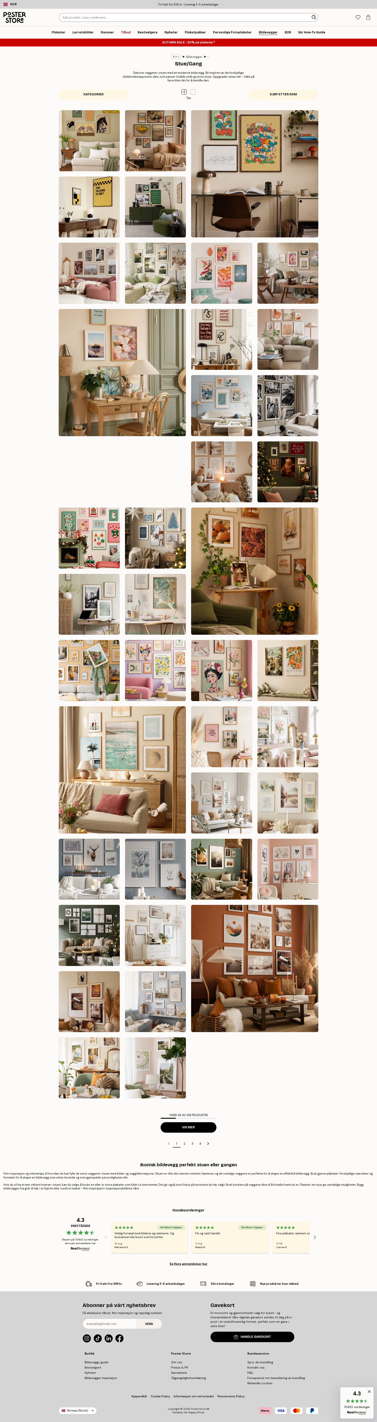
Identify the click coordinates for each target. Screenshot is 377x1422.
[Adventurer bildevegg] (155, 472)
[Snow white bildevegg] (89, 869)
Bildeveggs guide (96, 1362)
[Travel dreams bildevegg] (89, 670)
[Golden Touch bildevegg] (288, 803)
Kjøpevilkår (139, 1396)
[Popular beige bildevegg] (155, 935)
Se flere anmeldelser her (188, 1264)
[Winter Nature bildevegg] (155, 869)
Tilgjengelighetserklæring (188, 1378)
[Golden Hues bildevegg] (155, 604)
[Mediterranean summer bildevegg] (89, 1067)
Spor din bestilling (260, 1362)
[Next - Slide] (314, 1237)
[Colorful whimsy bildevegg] (221, 670)
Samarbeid (179, 1373)
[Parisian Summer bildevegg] (89, 273)
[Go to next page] (208, 1144)
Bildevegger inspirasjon (101, 1378)
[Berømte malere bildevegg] (155, 140)
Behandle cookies (259, 1383)
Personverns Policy (231, 1396)
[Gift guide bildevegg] (89, 935)
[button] (192, 91)
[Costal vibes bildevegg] (155, 1001)
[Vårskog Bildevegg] (155, 1067)
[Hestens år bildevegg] (89, 140)
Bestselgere (93, 1367)
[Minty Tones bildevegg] (221, 803)
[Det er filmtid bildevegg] (89, 207)
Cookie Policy (160, 1396)
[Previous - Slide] (105, 1237)
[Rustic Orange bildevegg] (254, 968)
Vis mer (188, 1127)
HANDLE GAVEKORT (256, 1337)
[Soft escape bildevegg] (288, 670)
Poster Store (198, 1408)
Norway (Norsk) (77, 1410)
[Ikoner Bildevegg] (288, 405)
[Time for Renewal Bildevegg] (288, 273)
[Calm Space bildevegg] (89, 604)
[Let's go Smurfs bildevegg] (254, 173)
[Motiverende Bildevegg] (221, 339)
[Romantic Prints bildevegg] (288, 869)
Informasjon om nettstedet (194, 1396)
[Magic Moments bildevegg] (288, 472)
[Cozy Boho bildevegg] (221, 472)
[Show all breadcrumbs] (176, 57)
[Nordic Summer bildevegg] (155, 273)
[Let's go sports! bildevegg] (155, 207)
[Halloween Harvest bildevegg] (89, 1001)
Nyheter (90, 1373)
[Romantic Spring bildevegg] (288, 736)
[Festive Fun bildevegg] (89, 538)
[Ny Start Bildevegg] (122, 372)
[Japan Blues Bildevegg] (221, 405)
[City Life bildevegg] (221, 736)
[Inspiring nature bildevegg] (221, 869)
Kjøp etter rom (283, 94)
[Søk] (314, 17)
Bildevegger (194, 57)
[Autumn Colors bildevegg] (254, 571)
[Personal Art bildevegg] (89, 472)
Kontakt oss (256, 1367)
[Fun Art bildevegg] (155, 670)
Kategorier (94, 94)
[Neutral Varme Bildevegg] (288, 339)
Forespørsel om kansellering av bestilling (276, 1378)
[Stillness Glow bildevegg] (155, 538)
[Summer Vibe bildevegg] (122, 770)
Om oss (176, 1362)
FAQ (250, 1373)
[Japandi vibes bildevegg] (221, 273)
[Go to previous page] (169, 1144)
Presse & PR (179, 1367)
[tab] (358, 17)
